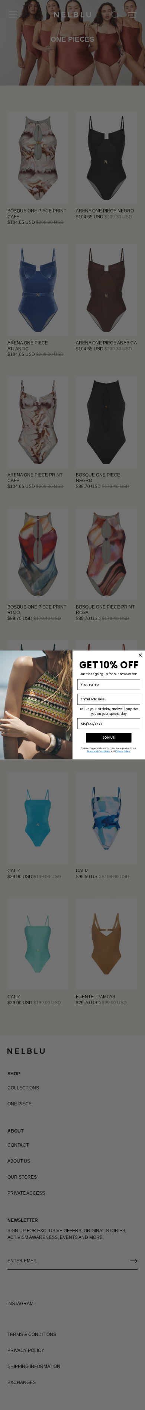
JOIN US (109, 737)
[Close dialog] (140, 655)
